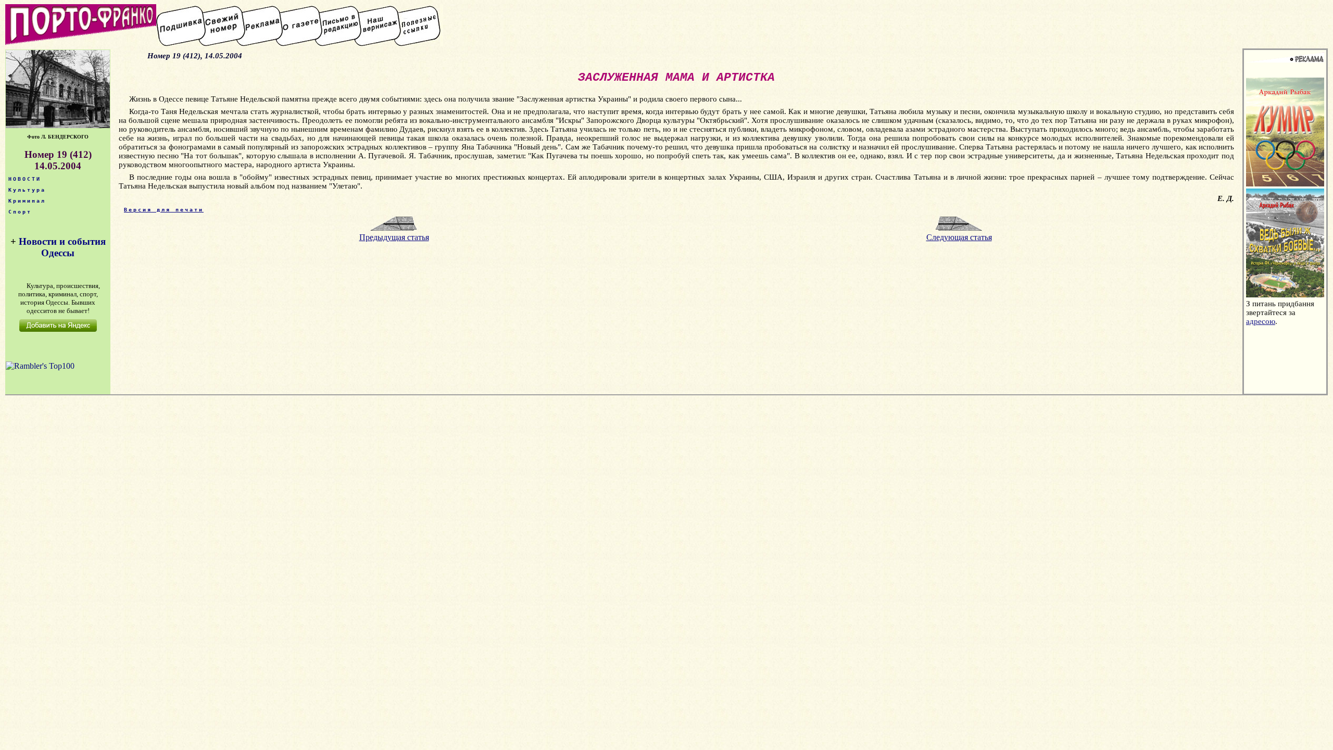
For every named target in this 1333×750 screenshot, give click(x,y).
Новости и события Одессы (62, 247)
